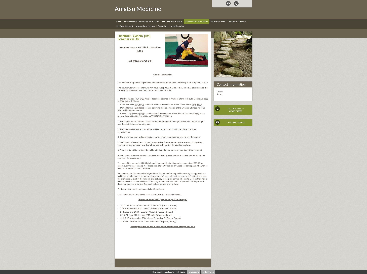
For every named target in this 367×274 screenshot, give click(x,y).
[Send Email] (228, 3)
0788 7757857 (235, 111)
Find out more (208, 272)
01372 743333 (234, 108)
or (242, 108)
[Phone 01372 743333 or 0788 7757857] (236, 3)
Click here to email (236, 122)
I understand (193, 272)
